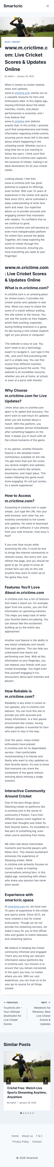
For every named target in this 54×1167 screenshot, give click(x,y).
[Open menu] (47, 6)
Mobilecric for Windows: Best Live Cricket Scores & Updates (41, 1013)
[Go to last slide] (8, 1080)
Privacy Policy (20, 1141)
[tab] (21, 1113)
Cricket (16, 42)
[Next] (45, 1080)
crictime (19, 121)
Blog (7, 42)
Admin (11, 76)
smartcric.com (16, 906)
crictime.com (22, 92)
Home (15, 1135)
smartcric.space (19, 900)
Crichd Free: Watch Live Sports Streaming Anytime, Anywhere (27, 1092)
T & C (39, 1135)
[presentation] (27, 1066)
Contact (37, 1141)
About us (27, 1135)
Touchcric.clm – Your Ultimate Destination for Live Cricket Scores (13, 1013)
